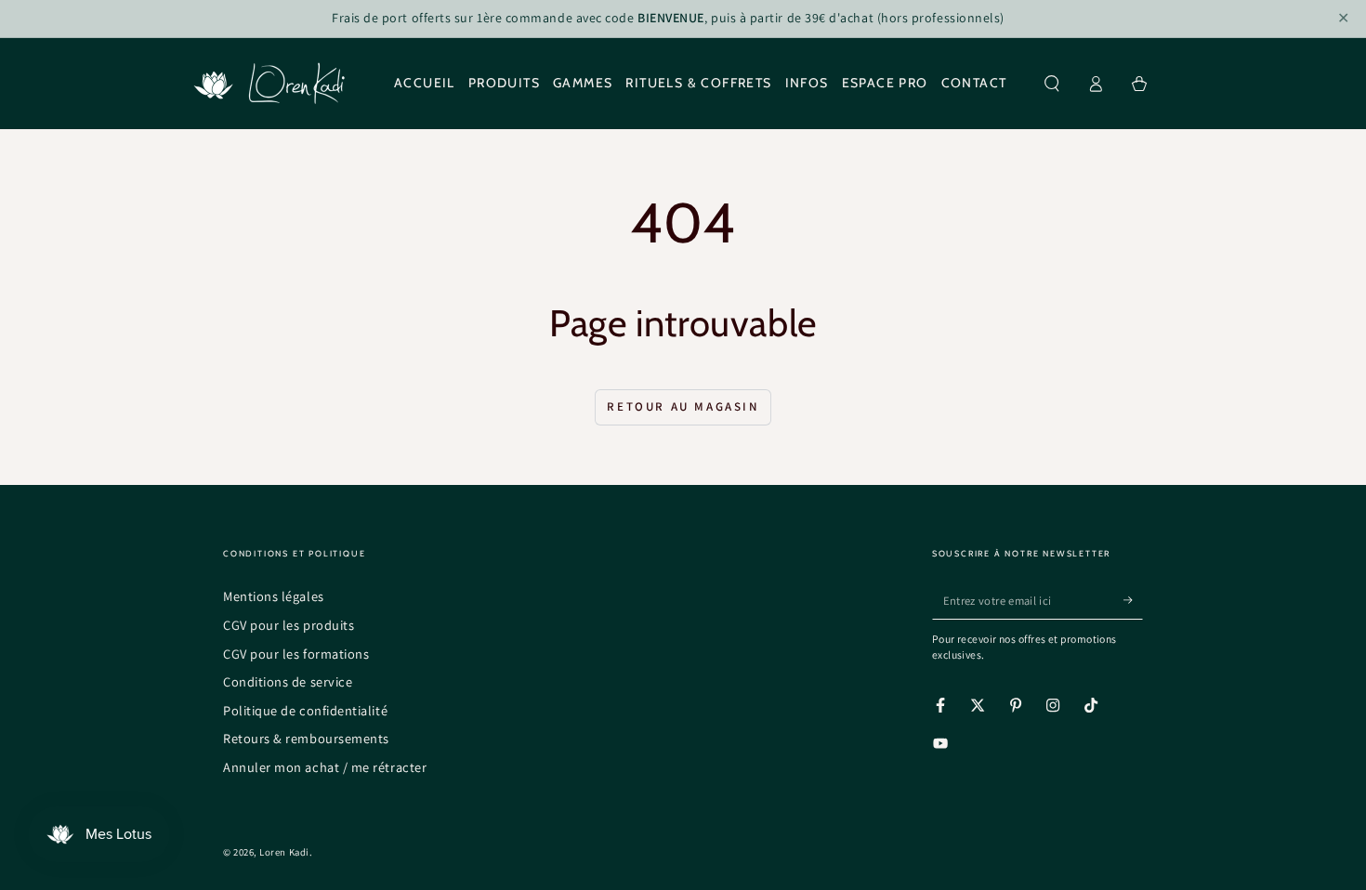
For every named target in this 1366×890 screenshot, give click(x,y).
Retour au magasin (682, 406)
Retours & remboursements (306, 738)
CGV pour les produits (288, 625)
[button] (1052, 83)
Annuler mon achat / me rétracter (325, 767)
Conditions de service (287, 681)
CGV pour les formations (296, 653)
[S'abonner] (1133, 600)
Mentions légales (273, 596)
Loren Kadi (284, 851)
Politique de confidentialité (305, 710)
